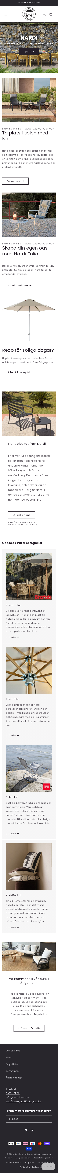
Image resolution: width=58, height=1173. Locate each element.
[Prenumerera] (48, 1119)
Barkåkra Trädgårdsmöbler (27, 1154)
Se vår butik (12, 1070)
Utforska (11, 637)
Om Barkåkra (13, 1050)
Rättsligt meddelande (30, 1167)
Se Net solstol (15, 181)
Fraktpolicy (28, 1162)
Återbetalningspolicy (43, 1158)
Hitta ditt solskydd (18, 372)
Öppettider (12, 1064)
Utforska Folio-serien (20, 285)
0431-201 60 (13, 1093)
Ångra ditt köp (14, 1077)
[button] (6, 14)
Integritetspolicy (22, 1158)
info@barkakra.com (17, 1097)
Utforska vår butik (29, 1028)
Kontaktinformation (46, 1162)
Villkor (9, 1057)
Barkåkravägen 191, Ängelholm (23, 1101)
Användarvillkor (13, 1162)
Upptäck (29, 51)
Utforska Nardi (21, 514)
